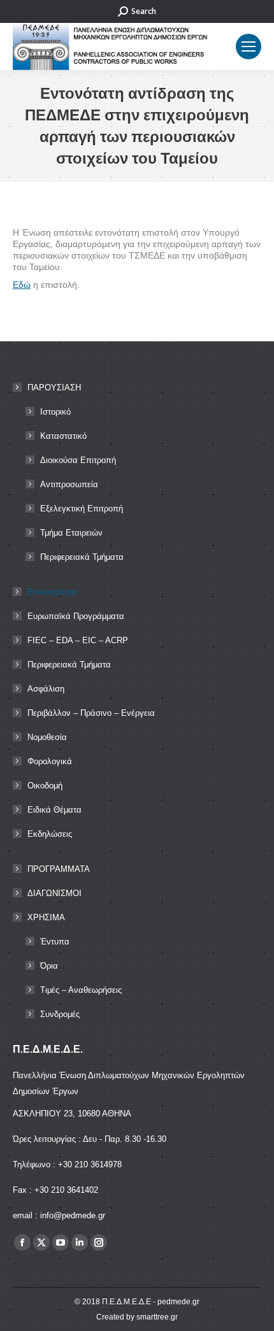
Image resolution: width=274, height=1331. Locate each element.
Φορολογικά (49, 761)
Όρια (49, 966)
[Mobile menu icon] (248, 46)
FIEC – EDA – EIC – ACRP (77, 640)
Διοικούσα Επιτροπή (78, 460)
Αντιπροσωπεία (69, 484)
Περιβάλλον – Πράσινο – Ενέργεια (91, 713)
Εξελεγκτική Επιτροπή (81, 508)
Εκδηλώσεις (49, 834)
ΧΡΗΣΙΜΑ (46, 917)
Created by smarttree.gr (137, 1317)
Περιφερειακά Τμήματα (82, 557)
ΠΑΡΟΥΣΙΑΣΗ (54, 387)
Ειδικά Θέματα (54, 810)
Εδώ (22, 285)
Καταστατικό (63, 436)
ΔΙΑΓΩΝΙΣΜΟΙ (54, 893)
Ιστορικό (55, 411)
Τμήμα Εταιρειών (71, 532)
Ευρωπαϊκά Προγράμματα (75, 616)
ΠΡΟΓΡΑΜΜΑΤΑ (58, 869)
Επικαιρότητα (52, 592)
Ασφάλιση (45, 689)
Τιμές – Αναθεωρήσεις (81, 990)
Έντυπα (54, 941)
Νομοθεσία (47, 737)
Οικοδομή (44, 785)
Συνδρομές (60, 1014)
